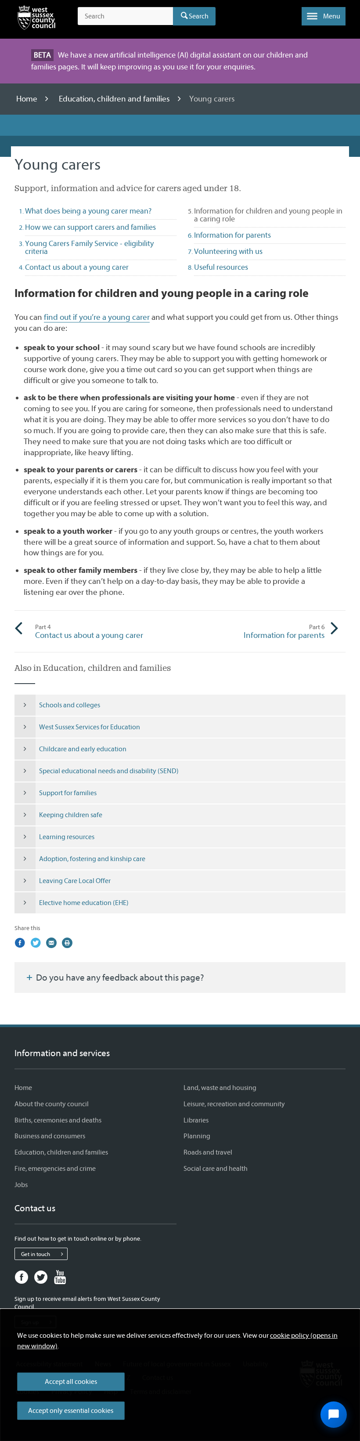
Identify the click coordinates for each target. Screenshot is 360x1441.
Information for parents (284, 631)
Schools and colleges (69, 705)
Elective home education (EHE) (84, 903)
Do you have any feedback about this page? (119, 977)
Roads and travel (208, 1152)
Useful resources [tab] (221, 267)
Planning (197, 1136)
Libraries (196, 1120)
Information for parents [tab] (232, 235)
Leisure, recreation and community (234, 1104)
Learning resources (66, 837)
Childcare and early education (82, 749)
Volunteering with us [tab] (228, 251)
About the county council (51, 1104)
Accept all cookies (71, 1382)
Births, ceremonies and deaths (57, 1120)
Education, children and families (115, 99)
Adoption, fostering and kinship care (92, 859)
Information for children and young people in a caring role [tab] (268, 215)
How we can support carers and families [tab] (90, 227)
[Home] (36, 19)
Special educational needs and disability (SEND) (109, 771)
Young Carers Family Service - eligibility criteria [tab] (89, 247)
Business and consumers (49, 1136)
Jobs (21, 1185)
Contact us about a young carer (89, 631)
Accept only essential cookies (70, 1411)
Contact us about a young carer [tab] (77, 267)
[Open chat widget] (333, 1414)
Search (199, 16)
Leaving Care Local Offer (75, 881)
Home (27, 99)
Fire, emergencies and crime (55, 1169)
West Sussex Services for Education (89, 727)
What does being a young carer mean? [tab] (88, 211)
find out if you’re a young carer (97, 317)
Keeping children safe (70, 815)
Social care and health (216, 1169)
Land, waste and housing (220, 1088)
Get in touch (35, 1254)
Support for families (68, 793)
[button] (324, 16)
